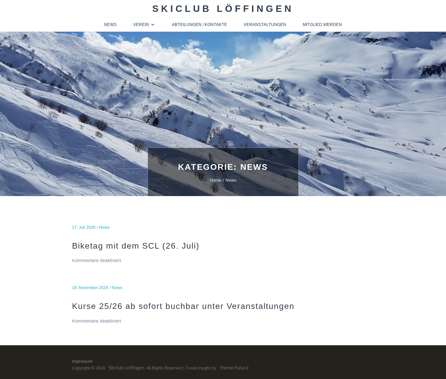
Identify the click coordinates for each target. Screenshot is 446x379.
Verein (141, 24)
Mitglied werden (322, 24)
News (110, 24)
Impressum (82, 361)
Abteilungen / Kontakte (199, 24)
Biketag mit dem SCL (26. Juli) (136, 245)
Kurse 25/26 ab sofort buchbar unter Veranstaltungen (183, 306)
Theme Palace (234, 367)
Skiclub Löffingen (223, 8)
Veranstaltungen (265, 24)
